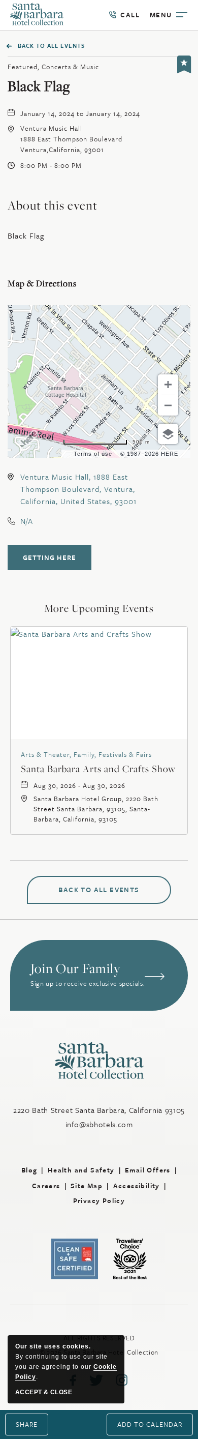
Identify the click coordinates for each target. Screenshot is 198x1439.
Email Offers (148, 1170)
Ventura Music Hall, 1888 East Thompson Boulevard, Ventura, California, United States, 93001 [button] (78, 489)
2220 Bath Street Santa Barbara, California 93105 (99, 1109)
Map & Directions (42, 283)
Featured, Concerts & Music (53, 67)
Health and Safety (81, 1170)
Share (27, 1424)
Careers (46, 1186)
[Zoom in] (168, 384)
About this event (52, 205)
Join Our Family (75, 968)
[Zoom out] (168, 405)
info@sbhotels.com (99, 1124)
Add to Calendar (149, 1424)
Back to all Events (51, 45)
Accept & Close (43, 1392)
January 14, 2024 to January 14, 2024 (80, 113)
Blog (29, 1170)
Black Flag (39, 86)
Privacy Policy (99, 1200)
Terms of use (93, 454)
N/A (26, 520)
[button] (71, 139)
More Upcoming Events (99, 608)
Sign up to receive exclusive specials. (87, 983)
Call (124, 15)
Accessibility (136, 1186)
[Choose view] (168, 434)
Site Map (87, 1186)
